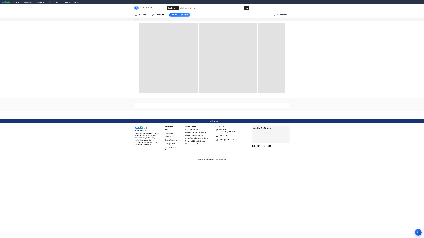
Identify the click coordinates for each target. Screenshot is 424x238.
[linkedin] (269, 146)
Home (136, 19)
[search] (214, 8)
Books (58, 2)
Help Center (40, 2)
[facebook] (253, 146)
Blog (50, 2)
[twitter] (264, 146)
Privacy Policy (170, 144)
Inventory (17, 2)
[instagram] (258, 146)
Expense (67, 2)
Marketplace (28, 2)
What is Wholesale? (191, 129)
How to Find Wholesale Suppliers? (196, 132)
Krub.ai (76, 2)
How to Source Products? (194, 135)
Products (171, 8)
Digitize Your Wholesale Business (196, 138)
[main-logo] (143, 9)
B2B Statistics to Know (193, 144)
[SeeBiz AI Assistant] (418, 232)
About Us (168, 137)
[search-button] (246, 8)
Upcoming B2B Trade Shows (195, 141)
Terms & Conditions (172, 140)
